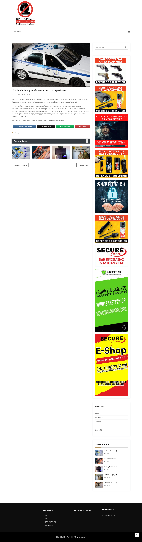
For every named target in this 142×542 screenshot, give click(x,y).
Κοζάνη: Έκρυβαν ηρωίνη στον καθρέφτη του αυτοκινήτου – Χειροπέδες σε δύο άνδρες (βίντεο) (60, 152)
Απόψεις (98, 413)
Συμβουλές (98, 430)
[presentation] (86, 141)
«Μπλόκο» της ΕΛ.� (110, 483)
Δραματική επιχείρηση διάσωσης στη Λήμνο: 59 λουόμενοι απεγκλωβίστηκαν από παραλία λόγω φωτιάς (41, 152)
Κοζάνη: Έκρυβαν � (110, 467)
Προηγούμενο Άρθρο (20, 165)
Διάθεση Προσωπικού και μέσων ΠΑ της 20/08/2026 (20, 152)
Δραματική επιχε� (110, 459)
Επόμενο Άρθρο (83, 165)
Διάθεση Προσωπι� (110, 451)
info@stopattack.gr (108, 515)
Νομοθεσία (99, 426)
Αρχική (46, 515)
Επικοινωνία (48, 525)
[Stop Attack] (26, 15)
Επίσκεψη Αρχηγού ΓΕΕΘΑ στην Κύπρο (81, 152)
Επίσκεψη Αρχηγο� (110, 475)
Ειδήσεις (16, 133)
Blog (46, 518)
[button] (128, 32)
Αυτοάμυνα (99, 417)
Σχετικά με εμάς (50, 522)
